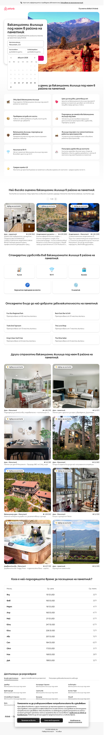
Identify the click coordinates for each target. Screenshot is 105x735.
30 (35, 83)
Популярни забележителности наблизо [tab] (63, 678)
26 (19, 83)
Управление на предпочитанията (75, 721)
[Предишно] (48, 199)
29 (31, 83)
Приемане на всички (28, 720)
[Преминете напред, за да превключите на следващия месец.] (34, 57)
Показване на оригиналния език (71, 3)
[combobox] (25, 44)
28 (27, 83)
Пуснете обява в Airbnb (88, 9)
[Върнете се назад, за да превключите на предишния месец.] (11, 57)
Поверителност (48, 731)
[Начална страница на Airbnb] (9, 8)
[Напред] (55, 199)
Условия (59, 731)
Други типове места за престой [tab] (34, 678)
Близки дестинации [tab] (11, 678)
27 (23, 83)
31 (11, 87)
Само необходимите (51, 720)
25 (15, 83)
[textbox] (16, 52)
